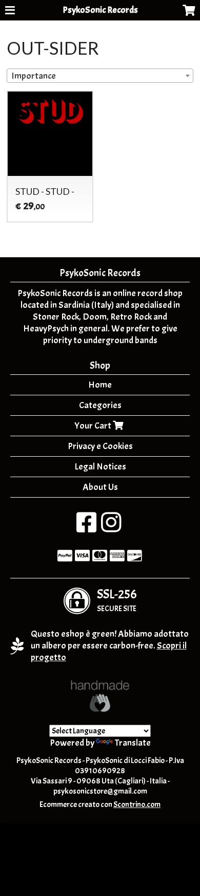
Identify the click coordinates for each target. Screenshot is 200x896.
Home (100, 385)
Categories (100, 405)
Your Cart (93, 426)
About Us (100, 487)
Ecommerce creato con (100, 804)
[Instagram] (111, 528)
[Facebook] (86, 528)
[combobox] (100, 76)
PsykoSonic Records (100, 10)
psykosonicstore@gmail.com (100, 791)
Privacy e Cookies (100, 446)
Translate (133, 743)
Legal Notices (100, 467)
